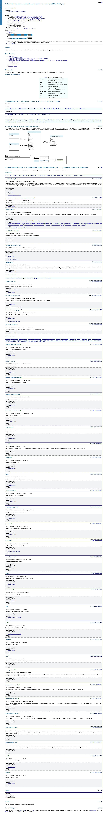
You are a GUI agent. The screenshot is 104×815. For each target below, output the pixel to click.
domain (78, 119)
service (52, 120)
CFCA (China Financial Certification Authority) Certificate (31, 108)
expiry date (84, 119)
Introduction (11, 56)
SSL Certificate (82, 108)
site (57, 120)
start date (61, 120)
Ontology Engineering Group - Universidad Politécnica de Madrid (28, 16)
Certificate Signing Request (11, 108)
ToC (101, 69)
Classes (13, 61)
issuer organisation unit (10, 120)
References (11, 65)
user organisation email (96, 120)
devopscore (10, 32)
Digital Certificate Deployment (71, 108)
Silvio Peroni (22, 810)
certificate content (23, 119)
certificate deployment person (34, 119)
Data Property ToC (98, 344)
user (66, 120)
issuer (89, 119)
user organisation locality (10, 121)
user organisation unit (33, 121)
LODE (33, 810)
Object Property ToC (98, 281)
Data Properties (15, 63)
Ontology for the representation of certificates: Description (21, 59)
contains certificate (9, 114)
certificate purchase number (62, 119)
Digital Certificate (48, 108)
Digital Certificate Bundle (58, 108)
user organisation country (83, 120)
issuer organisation (96, 119)
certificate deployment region (48, 119)
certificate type (73, 119)
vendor (44, 121)
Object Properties (15, 62)
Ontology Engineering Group (14, 28)
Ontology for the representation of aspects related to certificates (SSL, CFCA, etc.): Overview (28, 58)
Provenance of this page (10, 43)
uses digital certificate (46, 114)
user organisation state (22, 121)
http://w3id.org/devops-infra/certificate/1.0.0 (17, 11)
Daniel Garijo (93, 810)
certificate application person (11, 119)
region (40, 120)
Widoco (6, 811)
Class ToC (100, 178)
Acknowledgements (12, 66)
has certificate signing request (33, 114)
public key (26, 120)
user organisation (72, 120)
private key (19, 120)
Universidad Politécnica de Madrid (28, 28)
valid (40, 121)
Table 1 (45, 77)
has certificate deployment (20, 114)
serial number (47, 120)
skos (9, 31)
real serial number (33, 120)
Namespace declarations (17, 57)
